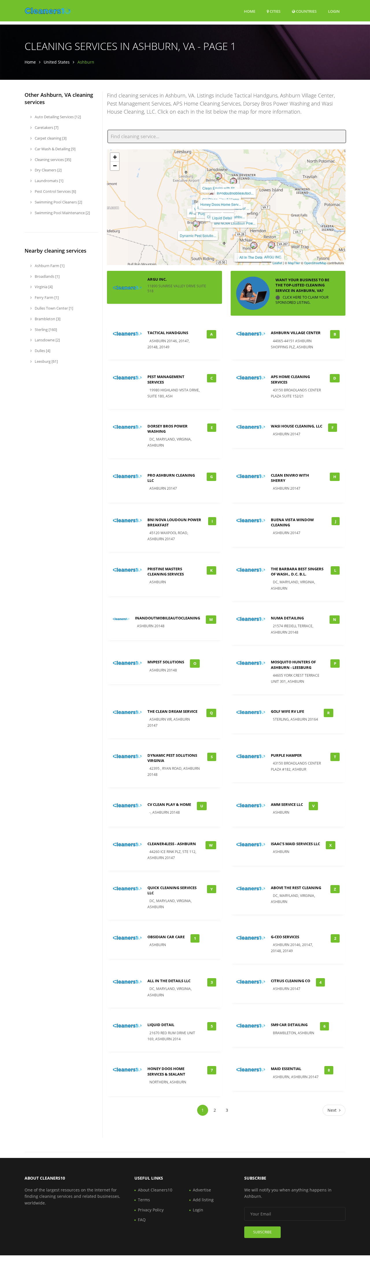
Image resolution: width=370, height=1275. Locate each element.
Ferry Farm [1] (46, 297)
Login (334, 11)
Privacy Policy (151, 1210)
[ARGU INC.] (271, 245)
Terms (144, 1199)
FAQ (142, 1219)
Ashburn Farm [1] (49, 265)
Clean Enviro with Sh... (220, 188)
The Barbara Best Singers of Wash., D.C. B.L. (297, 571)
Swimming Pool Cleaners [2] (58, 202)
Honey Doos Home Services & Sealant (166, 1071)
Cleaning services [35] (52, 159)
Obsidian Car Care (166, 936)
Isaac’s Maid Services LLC (295, 843)
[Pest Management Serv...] (233, 181)
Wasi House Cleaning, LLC (296, 426)
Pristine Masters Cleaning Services (165, 571)
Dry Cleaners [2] (48, 170)
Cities (274, 11)
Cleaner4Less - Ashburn (171, 843)
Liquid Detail (222, 217)
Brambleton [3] (47, 318)
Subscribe (262, 1232)
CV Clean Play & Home (169, 804)
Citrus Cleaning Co (290, 980)
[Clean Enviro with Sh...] (218, 176)
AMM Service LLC (287, 804)
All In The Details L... (255, 257)
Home (249, 11)
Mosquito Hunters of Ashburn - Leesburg (293, 664)
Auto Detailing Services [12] (57, 116)
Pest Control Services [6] (55, 191)
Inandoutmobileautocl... (235, 192)
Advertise (202, 1190)
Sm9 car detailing (289, 1024)
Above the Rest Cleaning (296, 887)
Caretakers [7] (46, 127)
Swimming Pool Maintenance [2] (62, 212)
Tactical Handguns (167, 332)
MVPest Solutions (165, 662)
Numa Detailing (287, 618)
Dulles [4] (42, 350)
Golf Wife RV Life (287, 711)
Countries (306, 11)
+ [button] (115, 157)
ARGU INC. (273, 256)
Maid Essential (286, 1068)
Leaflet (277, 262)
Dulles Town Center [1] (53, 308)
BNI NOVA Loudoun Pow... (234, 223)
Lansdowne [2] (47, 340)
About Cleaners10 (155, 1190)
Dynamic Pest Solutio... (198, 235)
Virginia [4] (43, 286)
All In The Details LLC (168, 980)
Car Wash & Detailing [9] (54, 148)
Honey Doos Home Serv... (220, 204)
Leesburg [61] (46, 361)
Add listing (203, 1199)
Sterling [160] (45, 329)
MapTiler (294, 262)
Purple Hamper (286, 755)
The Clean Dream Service (172, 711)
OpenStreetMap (315, 262)
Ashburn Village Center (296, 332)
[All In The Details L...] (253, 245)
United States (57, 62)
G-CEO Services (285, 936)
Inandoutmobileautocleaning (167, 618)
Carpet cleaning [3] (50, 138)
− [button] (115, 165)
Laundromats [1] (48, 180)
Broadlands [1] (47, 276)
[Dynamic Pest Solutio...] (196, 223)
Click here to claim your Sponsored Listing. (301, 300)
